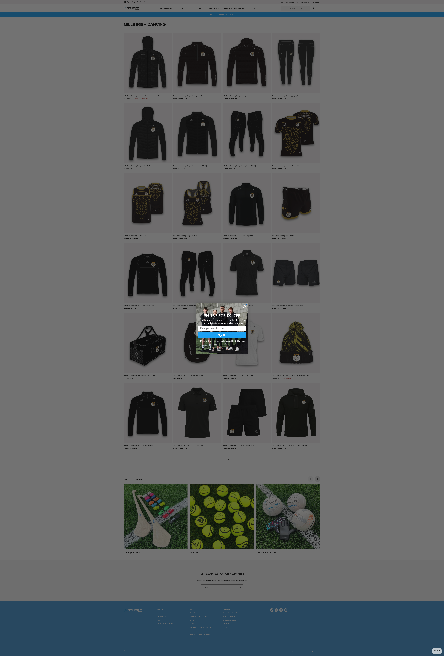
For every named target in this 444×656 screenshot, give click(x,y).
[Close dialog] (245, 306)
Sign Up (222, 335)
